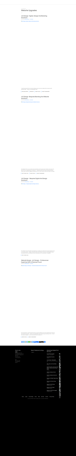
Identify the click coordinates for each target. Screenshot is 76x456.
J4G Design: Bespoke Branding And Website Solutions (35, 97)
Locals (26, 396)
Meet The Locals (17, 360)
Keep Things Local (25, 173)
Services (42, 396)
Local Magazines (17, 361)
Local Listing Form (18, 357)
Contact (16, 362)
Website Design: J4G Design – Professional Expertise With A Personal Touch (34, 261)
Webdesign (32, 91)
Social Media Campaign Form (19, 354)
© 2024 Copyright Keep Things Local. (34, 398)
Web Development (25, 91)
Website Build (37, 91)
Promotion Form (17, 356)
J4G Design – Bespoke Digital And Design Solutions (34, 179)
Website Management (46, 91)
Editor (32, 19)
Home (23, 396)
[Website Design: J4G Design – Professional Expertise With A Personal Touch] (38, 265)
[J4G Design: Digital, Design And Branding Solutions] (38, 21)
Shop (16, 359)
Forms (36, 396)
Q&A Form (16, 355)
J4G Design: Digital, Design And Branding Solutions (34, 17)
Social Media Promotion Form (19, 353)
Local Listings (31, 396)
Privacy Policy (52, 396)
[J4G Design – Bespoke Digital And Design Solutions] (38, 183)
